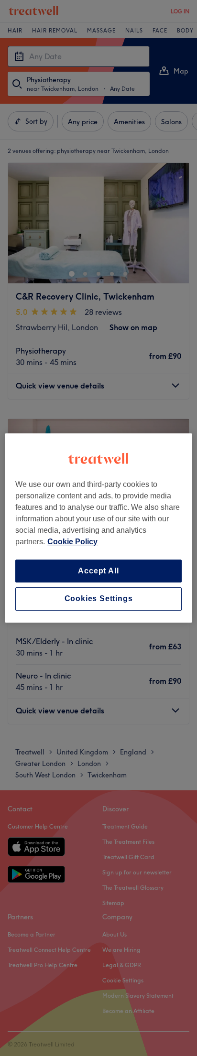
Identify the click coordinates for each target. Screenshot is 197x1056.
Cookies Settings (99, 599)
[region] (98, 528)
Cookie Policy (72, 542)
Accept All (98, 571)
